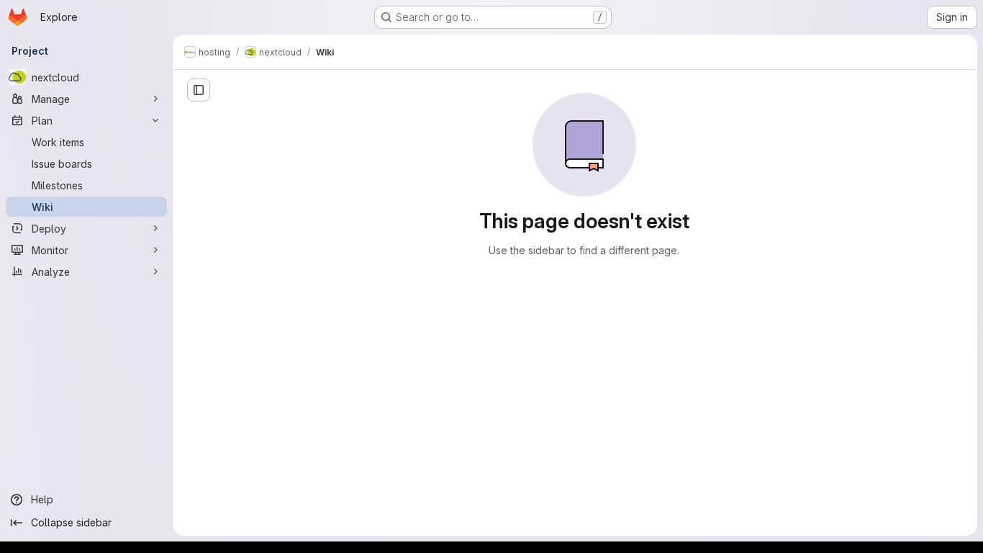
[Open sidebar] (198, 90)
